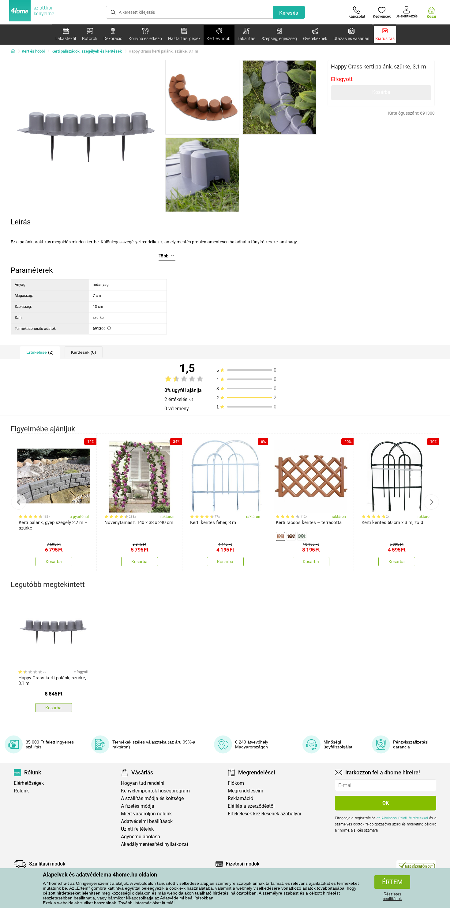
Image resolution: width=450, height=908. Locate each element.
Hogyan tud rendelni (142, 783)
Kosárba (381, 92)
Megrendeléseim (245, 790)
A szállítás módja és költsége (152, 798)
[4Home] (15, 51)
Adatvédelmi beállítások (147, 821)
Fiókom (236, 783)
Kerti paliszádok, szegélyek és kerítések (86, 51)
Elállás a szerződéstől (251, 806)
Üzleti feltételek (137, 829)
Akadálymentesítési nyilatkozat (154, 844)
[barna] (291, 536)
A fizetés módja (137, 806)
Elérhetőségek (29, 783)
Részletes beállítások (392, 896)
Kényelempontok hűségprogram (155, 790)
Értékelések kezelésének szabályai (264, 813)
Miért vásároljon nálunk (146, 813)
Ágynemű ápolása (140, 836)
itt (163, 902)
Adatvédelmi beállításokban (186, 897)
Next (431, 502)
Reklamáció (240, 798)
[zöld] (302, 536)
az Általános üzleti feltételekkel (402, 818)
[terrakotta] (280, 536)
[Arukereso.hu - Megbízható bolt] (416, 865)
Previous (18, 502)
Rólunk (21, 790)
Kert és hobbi (33, 51)
